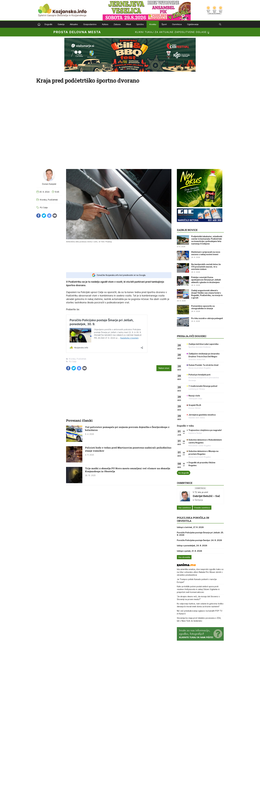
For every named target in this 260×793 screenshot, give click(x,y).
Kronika (152, 24)
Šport (164, 24)
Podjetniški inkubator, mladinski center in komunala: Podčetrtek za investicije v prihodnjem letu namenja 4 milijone (206, 240)
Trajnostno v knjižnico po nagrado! (205, 430)
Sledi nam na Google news (49, 215)
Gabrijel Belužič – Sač (206, 496)
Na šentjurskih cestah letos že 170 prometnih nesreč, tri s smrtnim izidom (206, 266)
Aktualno (74, 24)
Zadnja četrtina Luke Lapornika (203, 344)
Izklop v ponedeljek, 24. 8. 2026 (192, 545)
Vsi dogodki (183, 473)
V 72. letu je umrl (200, 492)
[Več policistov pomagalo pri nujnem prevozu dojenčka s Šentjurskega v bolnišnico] (74, 441)
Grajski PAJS (194, 405)
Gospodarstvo (90, 24)
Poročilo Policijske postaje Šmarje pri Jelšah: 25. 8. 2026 (200, 533)
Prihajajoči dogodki (191, 336)
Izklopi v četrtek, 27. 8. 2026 (190, 527)
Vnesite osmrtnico (202, 507)
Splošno (140, 24)
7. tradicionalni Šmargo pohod (202, 386)
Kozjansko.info (39, 24)
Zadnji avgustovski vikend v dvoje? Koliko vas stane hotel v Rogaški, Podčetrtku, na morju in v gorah (207, 294)
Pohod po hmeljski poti (199, 374)
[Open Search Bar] (220, 24)
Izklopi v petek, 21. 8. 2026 (189, 551)
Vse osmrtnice (184, 507)
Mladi (128, 24)
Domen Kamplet (49, 184)
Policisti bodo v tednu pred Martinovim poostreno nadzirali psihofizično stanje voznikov (128, 449)
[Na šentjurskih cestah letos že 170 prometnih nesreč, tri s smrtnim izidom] (183, 268)
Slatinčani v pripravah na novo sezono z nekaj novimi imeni (205, 253)
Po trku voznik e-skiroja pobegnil (207, 318)
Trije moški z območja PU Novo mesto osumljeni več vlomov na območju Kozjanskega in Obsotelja (127, 470)
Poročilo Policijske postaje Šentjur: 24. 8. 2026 (199, 540)
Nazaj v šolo (194, 395)
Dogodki (48, 24)
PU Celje (44, 207)
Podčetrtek (53, 200)
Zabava (117, 24)
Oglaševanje (193, 24)
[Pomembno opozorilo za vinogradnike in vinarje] (183, 309)
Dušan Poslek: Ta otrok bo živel (203, 365)
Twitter (44, 215)
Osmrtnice (177, 24)
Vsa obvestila (184, 557)
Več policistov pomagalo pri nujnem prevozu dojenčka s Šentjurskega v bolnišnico (127, 428)
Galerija (61, 24)
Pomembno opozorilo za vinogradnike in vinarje (203, 307)
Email (55, 215)
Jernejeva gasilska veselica (202, 415)
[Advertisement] (118, 257)
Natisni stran (164, 368)
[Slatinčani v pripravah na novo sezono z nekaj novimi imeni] (183, 255)
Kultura (105, 24)
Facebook (38, 215)
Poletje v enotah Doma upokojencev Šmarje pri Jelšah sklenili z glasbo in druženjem (206, 279)
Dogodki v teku (185, 425)
